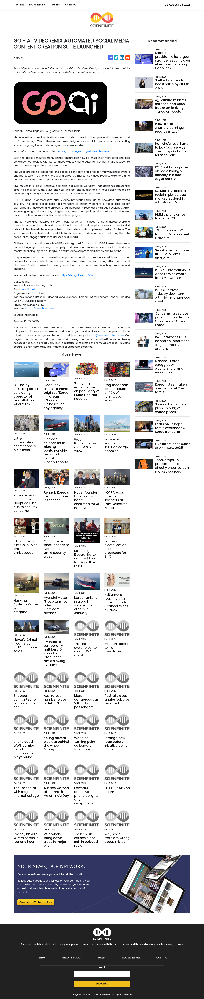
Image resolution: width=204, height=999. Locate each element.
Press (102, 957)
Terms (41, 957)
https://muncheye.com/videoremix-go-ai (83, 151)
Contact (162, 957)
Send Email (28, 289)
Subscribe (102, 983)
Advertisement (132, 957)
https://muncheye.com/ (40, 308)
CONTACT (71, 4)
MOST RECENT (38, 4)
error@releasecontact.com (106, 335)
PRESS (56, 4)
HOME (20, 4)
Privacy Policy (72, 957)
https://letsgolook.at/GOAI (77, 275)
